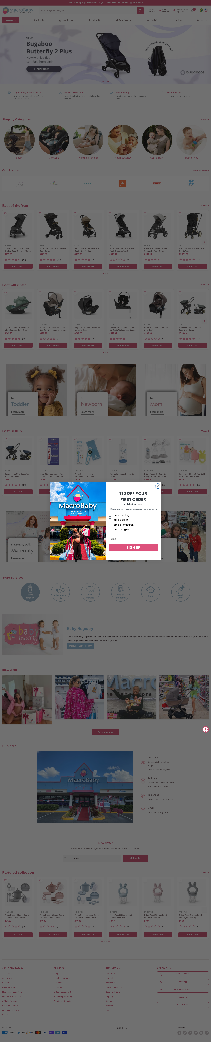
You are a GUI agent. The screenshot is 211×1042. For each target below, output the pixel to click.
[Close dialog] (157, 486)
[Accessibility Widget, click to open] (205, 729)
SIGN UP (133, 547)
